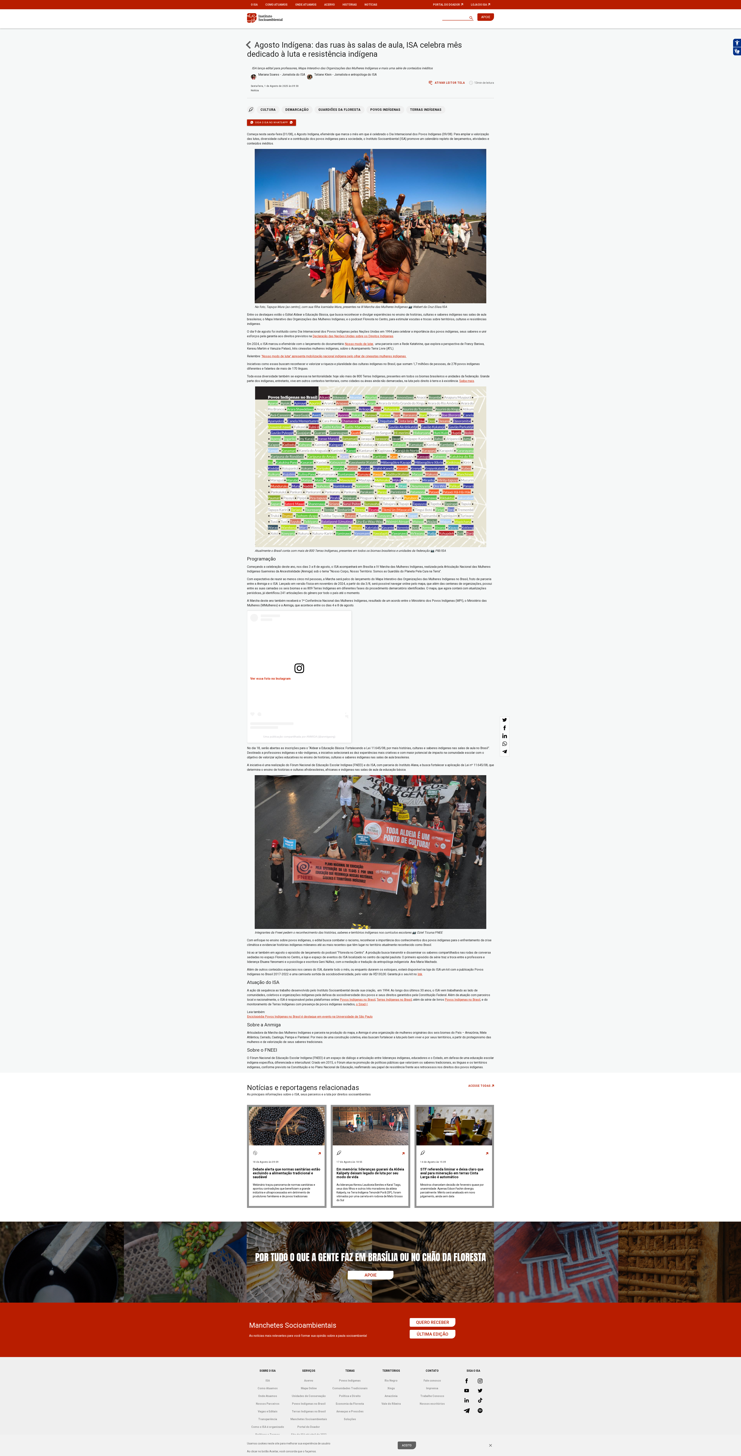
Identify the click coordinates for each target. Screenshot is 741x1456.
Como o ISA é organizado (267, 1426)
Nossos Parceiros (267, 1403)
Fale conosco (432, 1380)
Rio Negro (391, 1380)
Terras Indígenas (426, 109)
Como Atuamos (276, 4)
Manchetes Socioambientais (308, 1419)
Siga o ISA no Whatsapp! (271, 122)
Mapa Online (309, 1388)
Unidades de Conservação (309, 1396)
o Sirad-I (362, 1004)
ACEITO (407, 1445)
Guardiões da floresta (339, 109)
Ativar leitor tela (450, 82)
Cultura (268, 109)
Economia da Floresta (350, 1403)
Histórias (350, 4)
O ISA (254, 4)
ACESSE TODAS (479, 1085)
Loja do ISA (479, 4)
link (420, 974)
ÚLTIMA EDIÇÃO (432, 1334)
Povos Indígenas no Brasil (357, 999)
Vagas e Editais (267, 1411)
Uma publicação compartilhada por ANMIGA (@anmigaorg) (299, 736)
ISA (268, 1380)
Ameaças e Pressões (350, 1411)
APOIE (485, 17)
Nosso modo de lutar (359, 344)
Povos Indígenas (385, 109)
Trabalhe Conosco (432, 1396)
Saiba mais (466, 381)
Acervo (329, 4)
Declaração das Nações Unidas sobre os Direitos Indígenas (353, 336)
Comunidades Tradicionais (350, 1388)
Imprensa (432, 1388)
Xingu (391, 1388)
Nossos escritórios (432, 1403)
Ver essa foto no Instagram (270, 678)
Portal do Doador (446, 4)
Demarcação (297, 109)
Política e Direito (350, 1396)
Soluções (350, 1419)
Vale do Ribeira (391, 1403)
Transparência (267, 1419)
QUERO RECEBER (432, 1322)
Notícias (371, 4)
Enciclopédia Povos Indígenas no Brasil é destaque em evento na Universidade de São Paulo (310, 1016)
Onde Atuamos (305, 4)
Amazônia (391, 1396)
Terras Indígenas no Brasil (394, 999)
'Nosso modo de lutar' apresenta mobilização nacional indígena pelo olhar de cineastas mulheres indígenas (334, 356)
